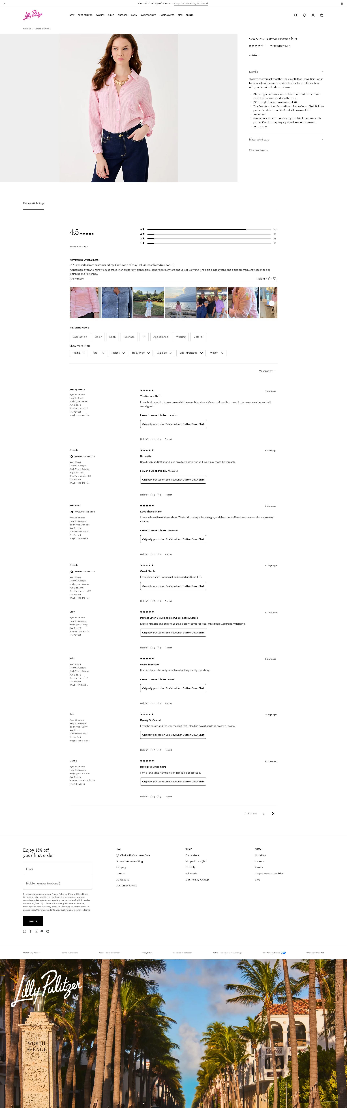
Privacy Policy (58, 894)
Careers (260, 861)
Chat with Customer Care (135, 855)
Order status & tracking (129, 861)
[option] (118, 108)
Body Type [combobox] (138, 352)
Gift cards (191, 873)
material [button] (198, 336)
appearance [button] (160, 336)
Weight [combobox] (214, 352)
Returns (120, 873)
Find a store (192, 855)
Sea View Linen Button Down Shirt (185, 424)
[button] (342, 3)
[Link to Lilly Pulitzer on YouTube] (42, 931)
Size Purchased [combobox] (188, 352)
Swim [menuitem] (134, 15)
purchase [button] (129, 336)
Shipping (121, 867)
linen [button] (112, 336)
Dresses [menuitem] (123, 15)
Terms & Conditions (69, 953)
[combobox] (266, 371)
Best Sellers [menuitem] (85, 15)
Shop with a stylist (195, 861)
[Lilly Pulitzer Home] (33, 15)
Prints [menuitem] (189, 15)
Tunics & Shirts (42, 28)
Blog (257, 879)
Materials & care (259, 139)
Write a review (78, 246)
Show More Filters (80, 345)
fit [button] (144, 336)
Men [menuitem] (180, 15)
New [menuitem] (72, 15)
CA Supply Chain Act (315, 953)
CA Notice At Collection (182, 953)
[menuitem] (296, 15)
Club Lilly (190, 867)
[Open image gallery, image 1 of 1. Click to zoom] (118, 108)
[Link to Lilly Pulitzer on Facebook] (30, 931)
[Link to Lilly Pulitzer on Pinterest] (48, 931)
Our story (260, 855)
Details (253, 71)
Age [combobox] (95, 352)
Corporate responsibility (269, 873)
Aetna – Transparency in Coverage (227, 953)
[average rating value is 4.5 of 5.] (257, 45)
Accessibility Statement (109, 953)
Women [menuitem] (100, 15)
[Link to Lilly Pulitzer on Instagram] (24, 931)
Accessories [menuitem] (148, 15)
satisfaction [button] (80, 336)
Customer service (126, 885)
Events (259, 867)
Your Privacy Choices (271, 953)
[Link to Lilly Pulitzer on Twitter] (36, 931)
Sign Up (33, 921)
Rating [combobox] (76, 352)
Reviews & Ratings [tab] (33, 203)
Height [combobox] (116, 352)
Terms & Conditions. (79, 894)
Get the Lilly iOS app (197, 879)
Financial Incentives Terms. (77, 910)
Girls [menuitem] (111, 15)
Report (168, 439)
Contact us (122, 879)
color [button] (98, 336)
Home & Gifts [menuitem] (167, 15)
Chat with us (257, 150)
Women (27, 28)
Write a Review (279, 45)
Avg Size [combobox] (162, 352)
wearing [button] (181, 336)
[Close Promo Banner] (4, 3)
